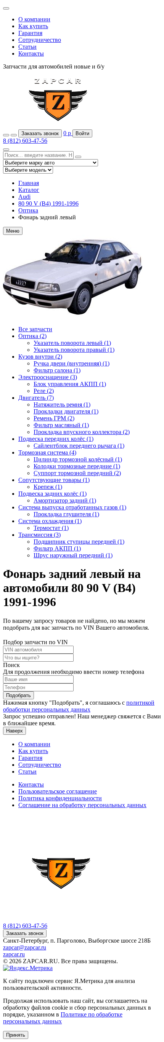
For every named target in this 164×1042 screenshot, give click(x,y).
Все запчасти (35, 329)
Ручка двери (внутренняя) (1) (71, 363)
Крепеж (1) (48, 487)
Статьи (27, 46)
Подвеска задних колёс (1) (52, 493)
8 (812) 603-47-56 (25, 140)
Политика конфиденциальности (60, 798)
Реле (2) (44, 391)
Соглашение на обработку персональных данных (82, 805)
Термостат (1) (51, 528)
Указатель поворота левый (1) (72, 343)
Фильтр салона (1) (57, 370)
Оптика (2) (32, 336)
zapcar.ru (14, 954)
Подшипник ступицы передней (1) (79, 541)
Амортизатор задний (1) (65, 500)
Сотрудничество (39, 40)
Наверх (14, 731)
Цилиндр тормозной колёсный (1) (78, 459)
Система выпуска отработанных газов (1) (72, 507)
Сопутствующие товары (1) (54, 480)
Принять (15, 1035)
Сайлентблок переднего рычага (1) (79, 445)
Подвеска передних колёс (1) (55, 439)
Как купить (33, 26)
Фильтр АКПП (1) (57, 548)
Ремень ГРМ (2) (54, 418)
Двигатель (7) (36, 397)
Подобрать (18, 695)
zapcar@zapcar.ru (24, 947)
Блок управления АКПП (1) (70, 384)
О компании (34, 19)
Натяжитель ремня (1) (62, 404)
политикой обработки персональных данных (78, 706)
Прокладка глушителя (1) (66, 514)
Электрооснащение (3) (47, 377)
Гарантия (30, 33)
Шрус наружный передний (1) (73, 555)
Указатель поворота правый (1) (74, 349)
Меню (12, 231)
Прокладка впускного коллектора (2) (82, 432)
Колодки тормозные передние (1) (77, 466)
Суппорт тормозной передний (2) (77, 473)
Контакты (31, 53)
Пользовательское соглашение (57, 791)
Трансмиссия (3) (39, 534)
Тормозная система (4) (47, 452)
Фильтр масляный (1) (61, 425)
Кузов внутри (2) (40, 356)
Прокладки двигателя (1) (66, 411)
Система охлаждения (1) (50, 521)
